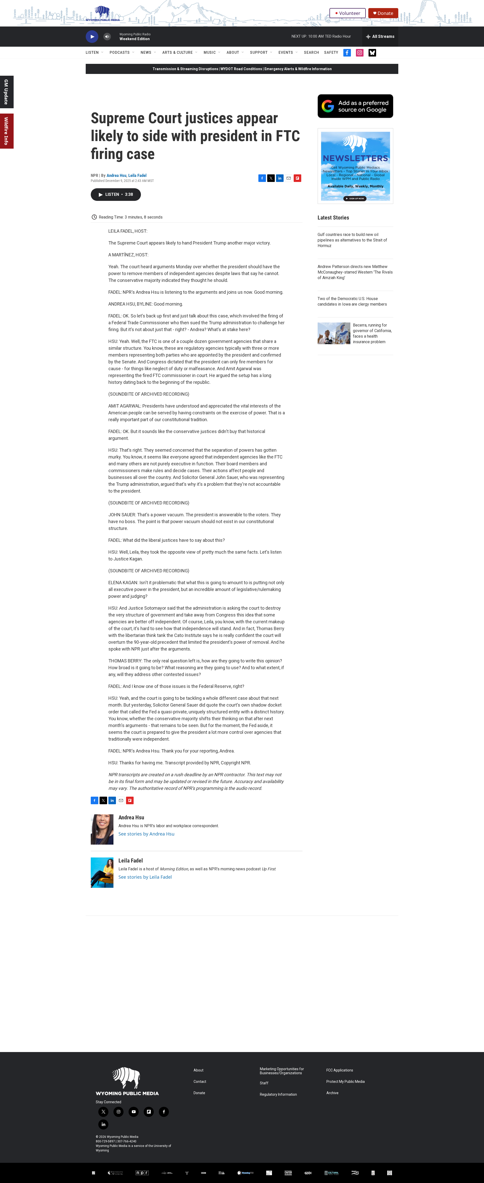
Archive (332, 1093)
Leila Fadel (137, 175)
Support (259, 52)
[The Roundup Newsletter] (355, 166)
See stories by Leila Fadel (145, 877)
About (233, 52)
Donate (385, 13)
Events (286, 52)
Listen (92, 52)
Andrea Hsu (116, 175)
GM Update (6, 92)
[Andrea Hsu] (102, 829)
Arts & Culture (177, 52)
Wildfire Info (6, 131)
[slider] (115, 36)
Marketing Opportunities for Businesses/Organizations (282, 1071)
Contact (200, 1082)
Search (311, 52)
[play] (92, 37)
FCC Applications (339, 1070)
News (146, 52)
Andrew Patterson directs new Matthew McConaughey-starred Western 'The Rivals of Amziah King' (355, 272)
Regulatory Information (278, 1094)
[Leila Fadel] (102, 872)
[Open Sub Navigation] (103, 52)
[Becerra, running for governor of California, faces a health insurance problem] (334, 333)
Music (210, 52)
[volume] (107, 36)
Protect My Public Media (345, 1082)
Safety (331, 52)
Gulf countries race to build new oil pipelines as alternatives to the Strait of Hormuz (352, 240)
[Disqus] (242, 984)
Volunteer (349, 13)
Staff (264, 1083)
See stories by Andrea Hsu (146, 834)
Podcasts (120, 52)
